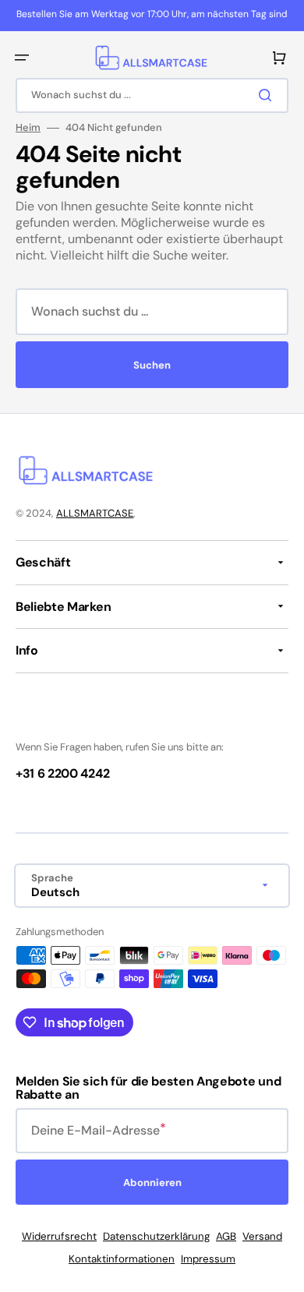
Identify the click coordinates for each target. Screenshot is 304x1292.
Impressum (208, 1259)
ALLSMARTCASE (94, 513)
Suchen (152, 365)
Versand (262, 1236)
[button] (22, 58)
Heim (28, 128)
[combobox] (152, 95)
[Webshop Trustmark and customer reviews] (62, 721)
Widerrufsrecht (59, 1236)
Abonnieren (152, 1182)
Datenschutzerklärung (156, 1236)
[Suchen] (268, 95)
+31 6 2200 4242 (62, 773)
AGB (226, 1236)
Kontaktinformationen (122, 1259)
